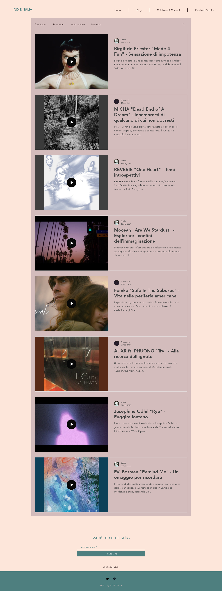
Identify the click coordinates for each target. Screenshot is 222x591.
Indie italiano (78, 24)
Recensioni (58, 24)
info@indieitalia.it (110, 567)
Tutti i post (40, 24)
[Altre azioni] (181, 41)
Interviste (96, 24)
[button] (183, 24)
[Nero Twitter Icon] (107, 578)
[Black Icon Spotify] (114, 578)
